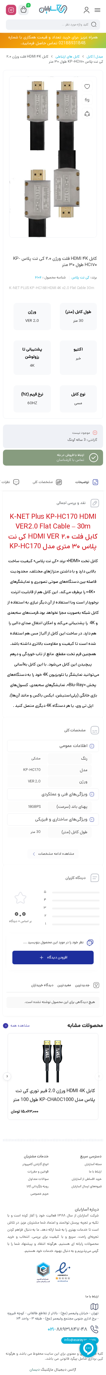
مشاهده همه (17, 1025)
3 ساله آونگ (76, 439)
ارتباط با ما (95, 1171)
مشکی (36, 758)
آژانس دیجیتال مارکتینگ (53, 1369)
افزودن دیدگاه (57, 957)
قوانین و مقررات (38, 1171)
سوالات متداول (38, 1179)
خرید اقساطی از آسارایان (87, 1179)
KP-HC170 (32, 769)
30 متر (36, 831)
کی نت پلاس (81, 277)
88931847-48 (67, 1330)
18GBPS (34, 806)
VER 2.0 (34, 781)
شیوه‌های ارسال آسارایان (87, 1186)
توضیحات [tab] (82, 482)
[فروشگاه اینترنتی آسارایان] (53, 9)
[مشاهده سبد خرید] (23, 10)
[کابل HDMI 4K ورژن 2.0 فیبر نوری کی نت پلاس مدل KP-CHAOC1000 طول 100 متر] (53, 1060)
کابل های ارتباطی (67, 56)
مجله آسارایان (93, 1164)
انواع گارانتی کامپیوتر (35, 1164)
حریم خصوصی (40, 1193)
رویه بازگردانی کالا (37, 1186)
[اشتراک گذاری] (87, 113)
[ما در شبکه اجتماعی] (11, 10)
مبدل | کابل (95, 56)
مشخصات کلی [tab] (43, 482)
